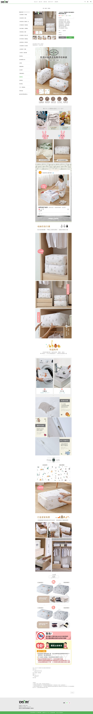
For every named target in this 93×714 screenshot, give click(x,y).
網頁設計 (62, 712)
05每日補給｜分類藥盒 (23, 28)
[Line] (66, 703)
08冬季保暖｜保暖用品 (23, 38)
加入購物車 (62, 37)
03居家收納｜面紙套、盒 (24, 21)
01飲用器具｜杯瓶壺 (23, 14)
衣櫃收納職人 (21, 73)
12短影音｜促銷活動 (23, 52)
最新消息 (45, 1)
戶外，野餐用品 (22, 87)
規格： (60, 30)
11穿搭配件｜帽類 (22, 49)
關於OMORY (50, 1)
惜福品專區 (21, 66)
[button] (85, 2)
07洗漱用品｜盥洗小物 (23, 35)
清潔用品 (21, 80)
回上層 (72, 692)
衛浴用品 (21, 83)
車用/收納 (21, 90)
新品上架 (35, 1)
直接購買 (70, 37)
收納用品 (49, 8)
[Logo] (4, 1)
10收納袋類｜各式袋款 (23, 45)
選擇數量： (60, 34)
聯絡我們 (56, 1)
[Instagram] (69, 703)
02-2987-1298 (25, 705)
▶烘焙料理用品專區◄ (23, 94)
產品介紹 (40, 1)
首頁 (43, 8)
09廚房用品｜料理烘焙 (23, 42)
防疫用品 (21, 56)
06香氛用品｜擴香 (22, 31)
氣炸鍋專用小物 (22, 59)
